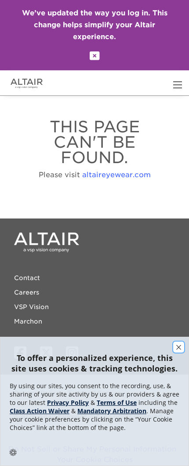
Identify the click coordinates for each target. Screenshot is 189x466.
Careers (26, 292)
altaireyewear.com (116, 175)
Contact (27, 277)
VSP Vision (31, 306)
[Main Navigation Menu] (177, 84)
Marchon (28, 321)
